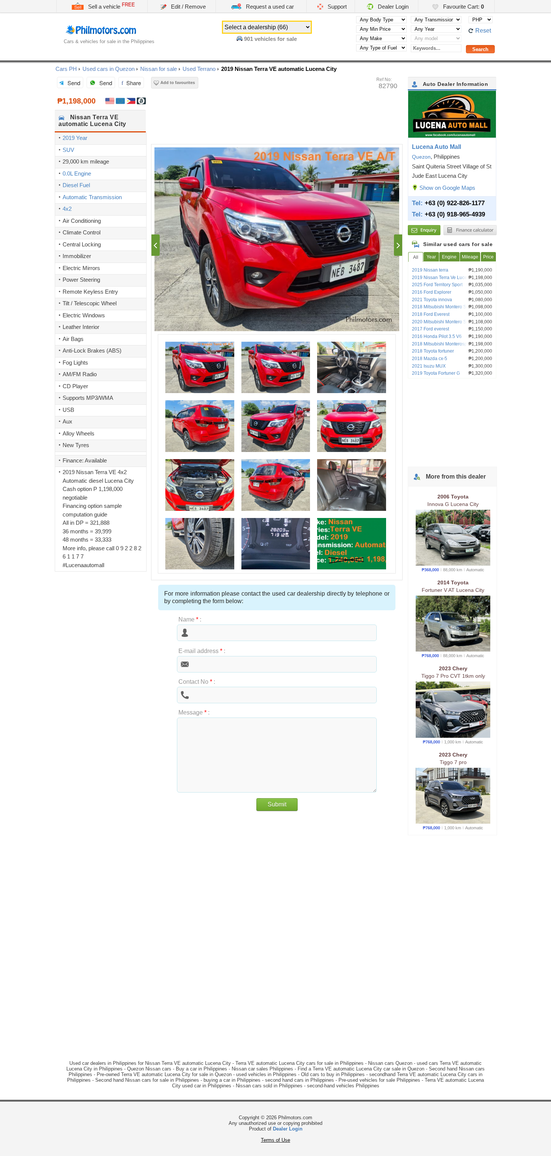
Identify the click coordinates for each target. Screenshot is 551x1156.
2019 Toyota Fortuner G (436, 373)
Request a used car (269, 6)
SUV (68, 150)
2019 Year (75, 138)
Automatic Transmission (92, 197)
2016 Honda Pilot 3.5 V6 (437, 336)
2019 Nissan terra (430, 270)
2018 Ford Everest (430, 314)
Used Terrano (199, 69)
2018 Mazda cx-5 (429, 358)
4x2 (67, 209)
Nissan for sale (158, 69)
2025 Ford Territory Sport (437, 284)
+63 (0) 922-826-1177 (455, 203)
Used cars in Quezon (108, 69)
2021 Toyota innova (432, 299)
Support (336, 6)
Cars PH (66, 69)
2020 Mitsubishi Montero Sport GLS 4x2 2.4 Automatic (452, 324)
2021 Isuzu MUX (429, 366)
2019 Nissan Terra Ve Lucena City (446, 277)
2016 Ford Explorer (431, 292)
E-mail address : (201, 651)
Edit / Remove (187, 6)
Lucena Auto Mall (436, 147)
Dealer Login (392, 6)
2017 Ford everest (430, 329)
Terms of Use (275, 1140)
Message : (194, 712)
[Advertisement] (100, 616)
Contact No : (196, 682)
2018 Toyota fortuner (433, 351)
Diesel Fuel (76, 185)
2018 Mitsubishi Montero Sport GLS (448, 306)
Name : (189, 619)
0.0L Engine (77, 173)
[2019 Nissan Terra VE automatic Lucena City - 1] (276, 239)
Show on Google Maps (447, 188)
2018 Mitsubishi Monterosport (442, 344)
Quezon (421, 157)
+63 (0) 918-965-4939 (455, 214)
